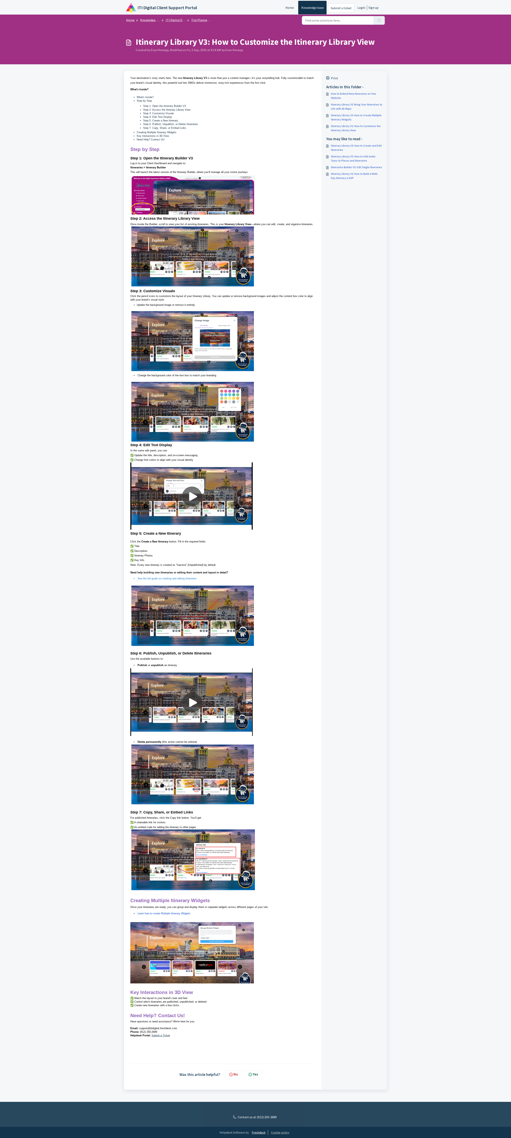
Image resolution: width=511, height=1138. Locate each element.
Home (289, 8)
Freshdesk (258, 1132)
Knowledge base (312, 8)
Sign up (373, 8)
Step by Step (144, 100)
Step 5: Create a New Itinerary (160, 120)
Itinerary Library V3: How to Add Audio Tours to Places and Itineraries (353, 158)
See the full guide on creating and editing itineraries (167, 578)
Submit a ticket (341, 8)
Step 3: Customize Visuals (158, 113)
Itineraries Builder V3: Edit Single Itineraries (356, 167)
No (236, 1074)
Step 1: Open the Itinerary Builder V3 (164, 105)
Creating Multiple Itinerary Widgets (156, 132)
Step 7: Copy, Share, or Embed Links (164, 127)
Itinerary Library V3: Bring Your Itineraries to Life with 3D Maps (356, 106)
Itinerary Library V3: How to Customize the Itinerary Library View (356, 128)
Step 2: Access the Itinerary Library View (166, 109)
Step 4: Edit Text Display (157, 116)
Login (361, 8)
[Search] (379, 20)
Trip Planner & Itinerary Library (212, 20)
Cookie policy (280, 1132)
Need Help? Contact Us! (151, 139)
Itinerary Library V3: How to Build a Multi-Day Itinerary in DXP (354, 176)
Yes (255, 1074)
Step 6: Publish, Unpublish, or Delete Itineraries (170, 124)
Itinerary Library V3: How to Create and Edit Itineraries (356, 148)
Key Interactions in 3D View (153, 135)
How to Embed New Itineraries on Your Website (353, 96)
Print (334, 78)
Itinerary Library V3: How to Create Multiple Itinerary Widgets (356, 117)
